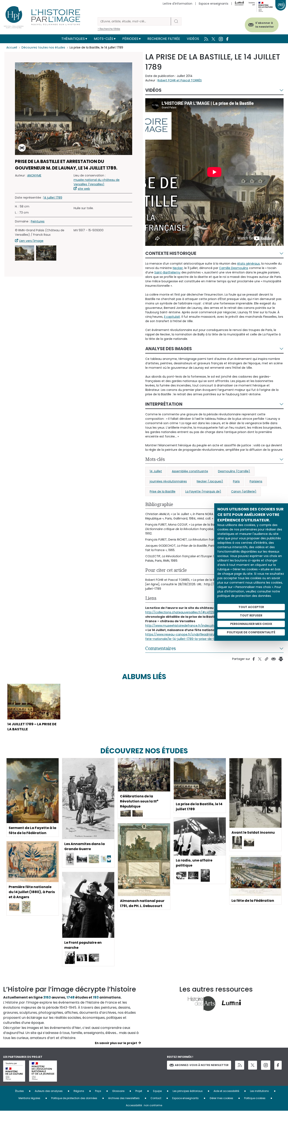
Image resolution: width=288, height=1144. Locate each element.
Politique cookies (254, 1098)
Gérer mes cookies (221, 1098)
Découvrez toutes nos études (43, 47)
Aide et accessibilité (226, 1091)
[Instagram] (265, 1065)
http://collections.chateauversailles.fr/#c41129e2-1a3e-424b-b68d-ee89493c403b (207, 612)
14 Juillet (156, 471)
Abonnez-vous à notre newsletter (202, 1065)
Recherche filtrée (163, 38)
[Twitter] (252, 1065)
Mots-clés (103, 38)
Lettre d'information (177, 3)
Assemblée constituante (190, 471)
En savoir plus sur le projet (116, 1043)
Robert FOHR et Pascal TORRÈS (179, 80)
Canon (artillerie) (243, 491)
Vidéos (193, 38)
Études (19, 1091)
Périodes (130, 38)
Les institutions (259, 1091)
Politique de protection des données (74, 1098)
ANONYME (34, 176)
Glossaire (118, 1091)
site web (84, 189)
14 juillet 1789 (52, 198)
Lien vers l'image (31, 241)
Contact (156, 1098)
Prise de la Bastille (162, 491)
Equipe (157, 1091)
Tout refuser (251, 615)
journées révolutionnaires (168, 481)
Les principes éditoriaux (188, 1091)
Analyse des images (168, 349)
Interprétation (163, 404)
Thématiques (73, 38)
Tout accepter (251, 607)
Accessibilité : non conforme (144, 1105)
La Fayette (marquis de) (203, 491)
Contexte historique (170, 253)
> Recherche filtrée (109, 29)
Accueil (11, 47)
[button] (24, 253)
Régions (79, 1091)
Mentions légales (29, 1098)
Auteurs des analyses (49, 1091)
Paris (236, 481)
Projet (138, 1091)
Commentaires (160, 648)
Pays (98, 1091)
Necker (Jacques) (210, 481)
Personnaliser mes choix (251, 624)
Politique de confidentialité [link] (251, 632)
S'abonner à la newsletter (264, 24)
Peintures (37, 221)
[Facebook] (278, 1065)
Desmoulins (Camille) (234, 471)
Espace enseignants (213, 3)
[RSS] (239, 1065)
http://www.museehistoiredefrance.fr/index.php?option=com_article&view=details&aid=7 (211, 625)
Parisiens (256, 481)
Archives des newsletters (124, 1098)
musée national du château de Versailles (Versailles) (97, 182)
